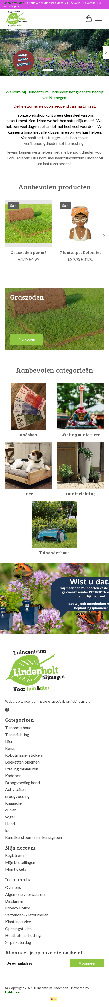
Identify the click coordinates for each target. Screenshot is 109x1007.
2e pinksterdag (18, 942)
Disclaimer (14, 901)
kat (8, 830)
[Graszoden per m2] (28, 223)
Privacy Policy (17, 907)
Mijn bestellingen (20, 862)
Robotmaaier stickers (24, 755)
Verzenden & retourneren (26, 914)
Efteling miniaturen (80, 434)
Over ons (13, 887)
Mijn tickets (15, 869)
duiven (10, 809)
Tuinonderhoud (54, 552)
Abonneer (87, 963)
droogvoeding (17, 796)
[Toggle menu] (99, 19)
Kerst (10, 748)
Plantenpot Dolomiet (80, 252)
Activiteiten (15, 789)
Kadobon (28, 434)
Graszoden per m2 (28, 252)
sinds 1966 (20, 60)
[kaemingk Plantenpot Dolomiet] (80, 223)
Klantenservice (18, 921)
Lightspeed (13, 992)
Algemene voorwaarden (25, 894)
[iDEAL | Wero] (53, 999)
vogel (10, 816)
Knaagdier (14, 803)
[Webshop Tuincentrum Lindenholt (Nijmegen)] (16, 18)
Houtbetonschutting (23, 935)
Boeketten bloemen (22, 761)
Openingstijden (14, 2)
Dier (28, 493)
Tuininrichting (80, 493)
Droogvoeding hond (22, 782)
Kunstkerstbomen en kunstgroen (33, 837)
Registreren (15, 855)
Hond (10, 823)
